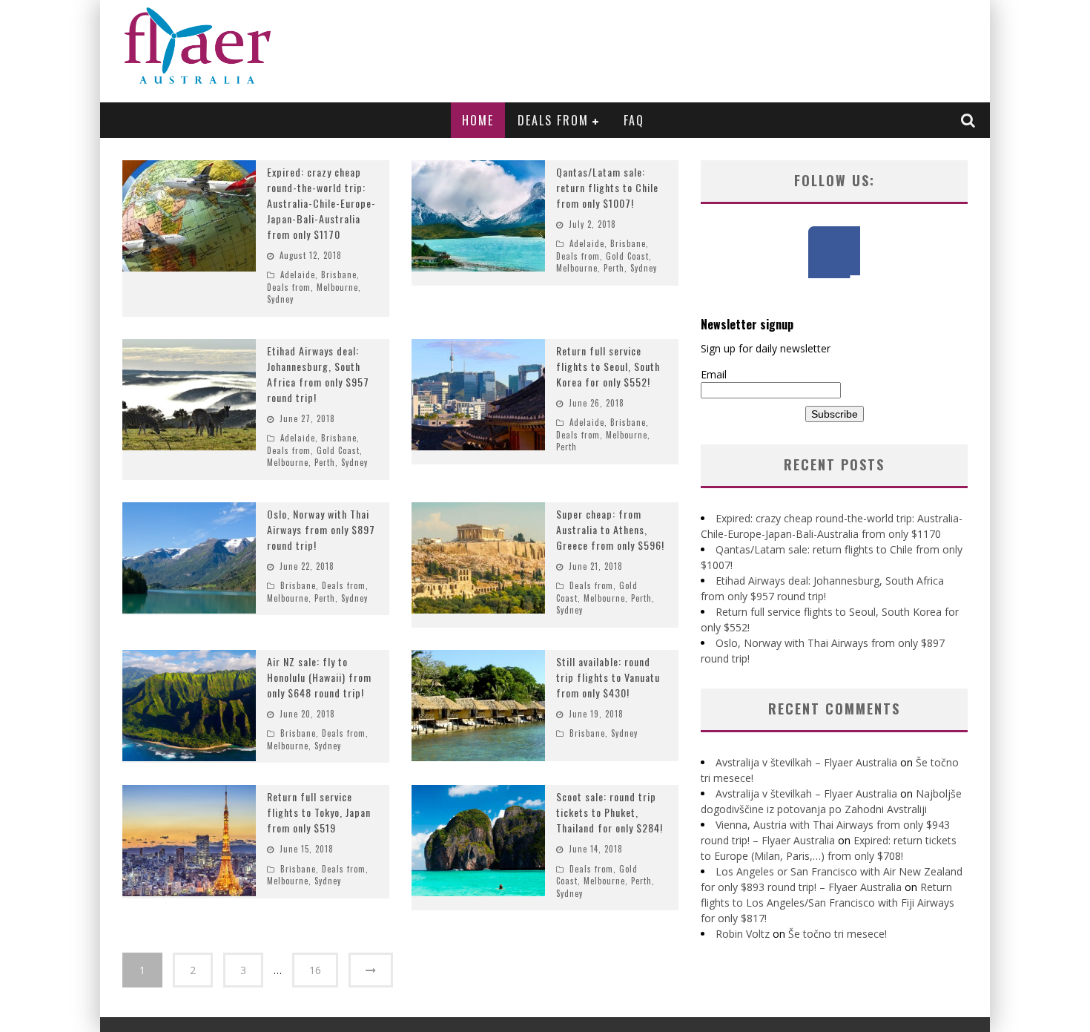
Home (478, 120)
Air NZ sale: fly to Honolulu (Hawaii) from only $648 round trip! (319, 677)
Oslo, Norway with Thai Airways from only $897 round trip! (321, 529)
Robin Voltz (743, 934)
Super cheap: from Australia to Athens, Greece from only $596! (610, 529)
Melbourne (337, 287)
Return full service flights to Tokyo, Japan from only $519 (319, 812)
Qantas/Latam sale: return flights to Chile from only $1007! (607, 187)
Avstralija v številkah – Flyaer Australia (806, 762)
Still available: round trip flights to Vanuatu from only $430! (608, 677)
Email (714, 374)
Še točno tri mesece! (837, 934)
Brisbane (339, 274)
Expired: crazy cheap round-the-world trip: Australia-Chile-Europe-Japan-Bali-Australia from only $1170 (321, 203)
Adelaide (297, 274)
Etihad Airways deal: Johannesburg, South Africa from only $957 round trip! (318, 374)
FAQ (634, 120)
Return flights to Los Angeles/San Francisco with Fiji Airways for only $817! (827, 902)
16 (315, 970)
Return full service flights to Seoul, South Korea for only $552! (608, 366)
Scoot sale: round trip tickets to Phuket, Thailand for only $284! (609, 812)
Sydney (280, 299)
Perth (614, 268)
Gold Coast (627, 256)
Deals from (553, 120)
